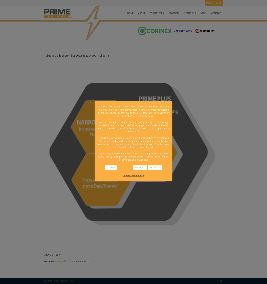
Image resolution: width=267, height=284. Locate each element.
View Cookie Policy (133, 175)
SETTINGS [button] (111, 167)
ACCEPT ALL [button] (155, 167)
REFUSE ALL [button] (140, 167)
